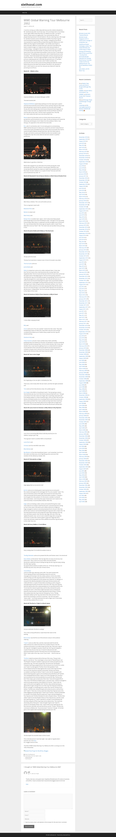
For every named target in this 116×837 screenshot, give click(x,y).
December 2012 (83, 276)
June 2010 (81, 338)
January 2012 (82, 299)
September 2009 (83, 356)
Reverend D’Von (28, 208)
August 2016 (82, 186)
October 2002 (82, 489)
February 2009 (83, 370)
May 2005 (81, 426)
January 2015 (82, 225)
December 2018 (83, 155)
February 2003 (83, 481)
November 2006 (83, 395)
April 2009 (82, 366)
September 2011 (83, 307)
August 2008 (82, 383)
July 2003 (81, 471)
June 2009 (81, 362)
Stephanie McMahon (29, 104)
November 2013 (83, 254)
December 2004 (83, 436)
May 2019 (81, 145)
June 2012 (81, 288)
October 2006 (82, 397)
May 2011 (81, 315)
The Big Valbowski (28, 555)
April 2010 (82, 342)
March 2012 (82, 295)
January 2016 (82, 200)
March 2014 (82, 245)
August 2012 (82, 284)
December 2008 (83, 374)
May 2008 (81, 389)
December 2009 (83, 350)
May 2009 (81, 364)
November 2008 (83, 376)
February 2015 (83, 223)
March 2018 (82, 172)
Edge (25, 504)
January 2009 (82, 372)
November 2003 (83, 462)
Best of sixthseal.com (30, 754)
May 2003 (81, 475)
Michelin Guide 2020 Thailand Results (84, 96)
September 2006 (83, 399)
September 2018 (83, 161)
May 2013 (81, 266)
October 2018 (82, 159)
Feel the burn (28, 758)
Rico (25, 126)
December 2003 (83, 460)
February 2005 (83, 432)
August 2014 (82, 235)
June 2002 (81, 497)
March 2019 (82, 149)
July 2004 (81, 446)
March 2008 (82, 393)
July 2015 (81, 213)
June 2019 (81, 143)
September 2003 (83, 467)
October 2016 (82, 182)
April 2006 (82, 409)
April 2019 (82, 147)
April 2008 (82, 391)
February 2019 (83, 151)
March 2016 (82, 196)
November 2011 (83, 303)
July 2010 (81, 336)
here (35, 740)
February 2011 (83, 321)
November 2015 (83, 204)
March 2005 (82, 430)
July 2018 (81, 166)
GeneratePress (66, 835)
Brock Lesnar (27, 637)
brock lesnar (28, 756)
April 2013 (82, 268)
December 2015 (83, 202)
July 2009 (81, 360)
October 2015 (82, 207)
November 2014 (83, 229)
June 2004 (81, 448)
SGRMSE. (81, 90)
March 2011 (82, 319)
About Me (24, 12)
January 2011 (82, 323)
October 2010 (82, 329)
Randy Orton (27, 219)
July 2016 (81, 188)
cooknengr (82, 105)
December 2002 (83, 485)
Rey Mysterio (27, 452)
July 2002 (81, 495)
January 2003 (82, 483)
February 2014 (83, 247)
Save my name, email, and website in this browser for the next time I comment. (46, 822)
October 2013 (82, 256)
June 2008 (81, 387)
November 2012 (83, 278)
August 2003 (82, 469)
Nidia (25, 270)
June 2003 (81, 473)
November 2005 (83, 419)
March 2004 (82, 454)
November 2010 (83, 327)
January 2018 (82, 174)
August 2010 (82, 333)
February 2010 (83, 346)
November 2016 (83, 180)
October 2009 (82, 354)
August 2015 (82, 211)
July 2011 (81, 311)
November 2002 (83, 487)
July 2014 (81, 237)
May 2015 (81, 217)
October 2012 (82, 280)
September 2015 (83, 209)
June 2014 (81, 239)
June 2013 (81, 264)
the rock (33, 756)
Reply (27, 784)
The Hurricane (27, 263)
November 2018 (83, 157)
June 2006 (81, 405)
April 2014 (82, 243)
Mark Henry (27, 215)
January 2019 (82, 153)
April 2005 (82, 428)
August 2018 (82, 164)
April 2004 (82, 452)
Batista (26, 212)
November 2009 (83, 352)
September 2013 (83, 258)
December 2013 (83, 252)
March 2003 (82, 479)
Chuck (25, 329)
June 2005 (81, 424)
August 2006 (82, 401)
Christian (26, 445)
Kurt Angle (26, 392)
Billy (25, 325)
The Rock (26, 658)
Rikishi (25, 117)
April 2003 (82, 477)
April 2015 (82, 219)
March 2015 (82, 221)
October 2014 (82, 231)
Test (25, 389)
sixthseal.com (31, 4)
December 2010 (83, 325)
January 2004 (82, 458)
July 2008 (81, 385)
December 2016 (83, 178)
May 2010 (81, 340)
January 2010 (82, 348)
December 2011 (83, 301)
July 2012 (81, 286)
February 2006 (83, 413)
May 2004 (81, 450)
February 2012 (83, 297)
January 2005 (82, 434)
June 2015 (81, 215)
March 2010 (82, 344)
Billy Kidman (27, 449)
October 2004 (82, 440)
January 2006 (82, 415)
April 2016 (82, 194)
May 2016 (81, 192)
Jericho (25, 490)
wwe (40, 756)
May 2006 (81, 407)
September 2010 (83, 331)
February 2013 (83, 272)
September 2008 (83, 381)
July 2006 (81, 403)
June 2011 (81, 313)
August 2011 (82, 309)
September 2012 (83, 282)
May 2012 (81, 290)
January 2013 (82, 274)
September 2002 (83, 491)
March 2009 (82, 368)
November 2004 (83, 438)
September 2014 (83, 233)
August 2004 (82, 444)
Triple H (26, 643)
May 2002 (81, 499)
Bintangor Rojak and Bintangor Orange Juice (85, 101)
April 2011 (82, 317)
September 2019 (83, 139)
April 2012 (82, 293)
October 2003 (82, 464)
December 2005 (83, 417)
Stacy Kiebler (27, 559)
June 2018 (81, 168)
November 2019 (83, 137)
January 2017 (82, 176)
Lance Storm (27, 442)
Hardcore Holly (28, 337)
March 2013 (82, 270)
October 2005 (82, 422)
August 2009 (82, 358)
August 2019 (82, 141)
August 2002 (82, 493)
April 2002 (82, 501)
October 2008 (82, 378)
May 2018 (81, 170)
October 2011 (82, 305)
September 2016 (83, 184)
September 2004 (83, 442)
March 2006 (82, 411)
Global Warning (28, 757)
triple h (37, 756)
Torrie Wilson (27, 571)
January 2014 (82, 250)
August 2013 (82, 260)
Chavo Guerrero (28, 340)
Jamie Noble (27, 267)
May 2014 (81, 241)
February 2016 (83, 198)
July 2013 (81, 262)
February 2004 (83, 456)
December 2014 (83, 227)
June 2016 (81, 190)
